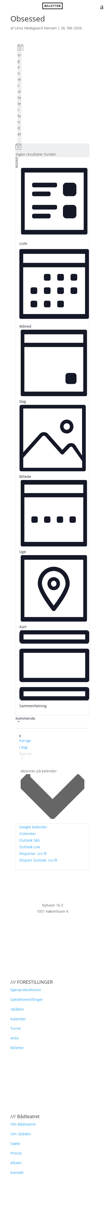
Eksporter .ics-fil (33, 853)
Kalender (18, 1018)
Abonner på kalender (39, 771)
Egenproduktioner (25, 989)
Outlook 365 (29, 840)
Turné (15, 1028)
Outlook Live (29, 846)
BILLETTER (52, 6)
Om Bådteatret (23, 1124)
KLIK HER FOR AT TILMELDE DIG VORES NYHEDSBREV (52, 925)
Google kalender (33, 827)
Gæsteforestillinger (26, 999)
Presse (16, 1153)
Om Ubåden (20, 1133)
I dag (23, 747)
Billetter (17, 1047)
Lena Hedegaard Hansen (36, 28)
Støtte (15, 1143)
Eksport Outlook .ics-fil (38, 860)
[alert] (19, 93)
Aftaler (16, 1162)
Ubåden (17, 1009)
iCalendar (27, 833)
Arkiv (14, 1038)
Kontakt (16, 1172)
